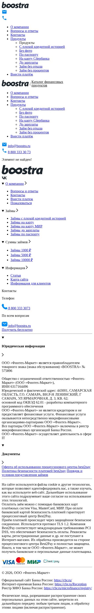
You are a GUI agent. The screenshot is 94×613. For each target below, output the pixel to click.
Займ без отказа (30, 66)
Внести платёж (21, 74)
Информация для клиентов (30, 283)
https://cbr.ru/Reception (71, 584)
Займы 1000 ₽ (20, 250)
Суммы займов (17, 242)
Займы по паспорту (25, 234)
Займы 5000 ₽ (20, 255)
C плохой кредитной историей (42, 47)
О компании (19, 27)
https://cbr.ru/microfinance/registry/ (68, 588)
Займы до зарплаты (24, 230)
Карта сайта (19, 279)
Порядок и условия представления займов (42, 473)
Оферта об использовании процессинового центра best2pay (46, 467)
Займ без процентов (34, 70)
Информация (15, 268)
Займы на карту (22, 222)
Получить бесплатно (17, 330)
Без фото (25, 50)
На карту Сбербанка (34, 58)
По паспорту (28, 54)
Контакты (17, 35)
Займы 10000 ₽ (21, 260)
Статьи (15, 275)
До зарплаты (28, 62)
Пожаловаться (21, 203)
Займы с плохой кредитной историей (38, 218)
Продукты (18, 39)
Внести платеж (21, 199)
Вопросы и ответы (24, 31)
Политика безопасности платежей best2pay (34, 471)
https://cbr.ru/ (63, 580)
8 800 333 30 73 (19, 152)
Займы (10, 211)
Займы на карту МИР (26, 226)
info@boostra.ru (19, 146)
